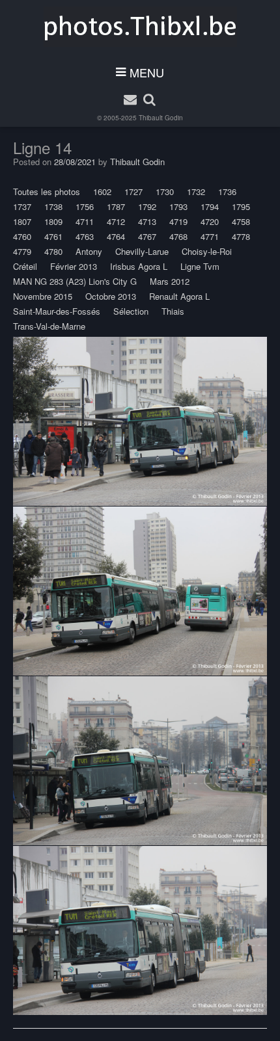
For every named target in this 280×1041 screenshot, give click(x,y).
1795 (241, 206)
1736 (227, 191)
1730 (165, 191)
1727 (133, 191)
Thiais (172, 311)
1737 (22, 206)
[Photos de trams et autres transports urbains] (140, 27)
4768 (178, 236)
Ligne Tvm (199, 266)
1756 (85, 206)
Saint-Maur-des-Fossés (56, 311)
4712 (116, 221)
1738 (53, 206)
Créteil (25, 266)
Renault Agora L (179, 296)
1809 (53, 221)
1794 (210, 206)
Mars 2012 (169, 281)
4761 (53, 236)
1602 (102, 191)
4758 (241, 221)
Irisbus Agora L (138, 266)
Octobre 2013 (110, 296)
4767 (147, 236)
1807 (22, 221)
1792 (147, 206)
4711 (85, 221)
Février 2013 (73, 266)
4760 (22, 236)
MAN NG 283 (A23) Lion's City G (75, 281)
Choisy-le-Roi (207, 251)
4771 (210, 236)
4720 (210, 221)
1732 (196, 191)
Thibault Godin (161, 117)
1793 (178, 206)
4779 (22, 251)
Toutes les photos (46, 191)
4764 (116, 236)
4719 (178, 221)
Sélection (130, 311)
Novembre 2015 (42, 296)
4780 (53, 251)
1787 (116, 206)
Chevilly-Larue (142, 251)
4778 (241, 236)
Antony (89, 251)
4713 (147, 221)
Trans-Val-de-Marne (49, 326)
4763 (85, 236)
